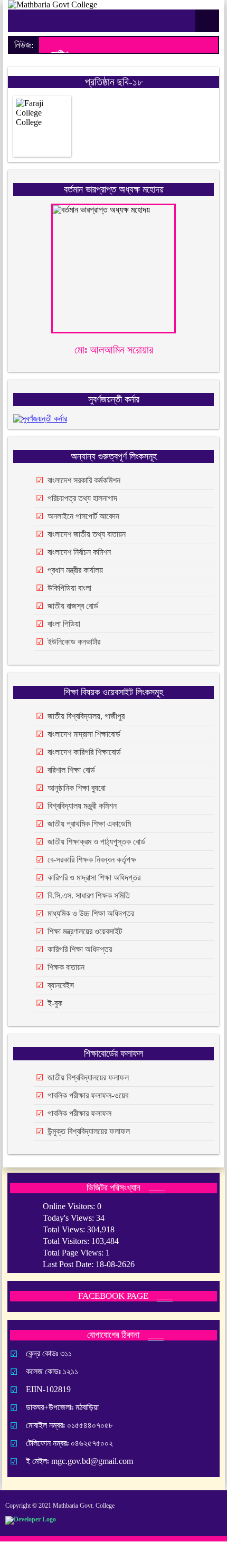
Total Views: (65, 1229)
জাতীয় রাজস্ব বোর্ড (73, 605)
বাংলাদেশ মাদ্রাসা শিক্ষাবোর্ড (84, 734)
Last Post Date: (69, 1264)
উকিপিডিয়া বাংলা (69, 587)
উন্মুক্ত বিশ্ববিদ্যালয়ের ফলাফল (89, 1131)
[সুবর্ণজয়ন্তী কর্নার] (40, 418)
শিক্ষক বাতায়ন (66, 967)
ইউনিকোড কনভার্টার (74, 641)
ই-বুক (55, 1003)
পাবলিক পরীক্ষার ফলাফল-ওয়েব (88, 1095)
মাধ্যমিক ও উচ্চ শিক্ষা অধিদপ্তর (91, 913)
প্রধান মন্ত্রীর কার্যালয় (75, 570)
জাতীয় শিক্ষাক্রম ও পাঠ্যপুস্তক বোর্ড (96, 841)
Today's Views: (69, 1217)
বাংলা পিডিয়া (64, 623)
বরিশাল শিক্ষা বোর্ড (71, 769)
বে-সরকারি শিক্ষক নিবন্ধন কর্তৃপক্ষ (92, 859)
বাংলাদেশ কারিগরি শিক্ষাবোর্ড (84, 752)
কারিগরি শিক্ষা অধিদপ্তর (80, 949)
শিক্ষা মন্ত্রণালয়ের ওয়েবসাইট (85, 931)
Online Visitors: (70, 1206)
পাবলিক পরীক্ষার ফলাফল (79, 1113)
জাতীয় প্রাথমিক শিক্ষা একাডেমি (89, 823)
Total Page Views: (74, 1252)
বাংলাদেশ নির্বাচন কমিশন (79, 552)
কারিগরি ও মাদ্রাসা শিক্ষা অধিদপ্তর (94, 877)
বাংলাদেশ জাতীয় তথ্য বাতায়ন (87, 534)
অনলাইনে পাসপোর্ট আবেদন (83, 516)
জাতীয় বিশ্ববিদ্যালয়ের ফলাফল (88, 1077)
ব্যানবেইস (61, 985)
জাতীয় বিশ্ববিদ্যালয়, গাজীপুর (86, 716)
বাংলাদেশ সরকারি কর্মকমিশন (84, 480)
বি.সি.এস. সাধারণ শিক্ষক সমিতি (89, 895)
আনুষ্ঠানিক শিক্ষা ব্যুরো (77, 787)
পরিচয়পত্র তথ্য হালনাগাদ (82, 498)
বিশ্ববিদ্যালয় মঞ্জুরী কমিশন (82, 805)
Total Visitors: (67, 1241)
